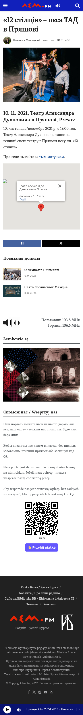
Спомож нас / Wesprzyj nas (30, 412)
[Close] (59, 186)
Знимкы (32, 604)
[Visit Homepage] (36, 5)
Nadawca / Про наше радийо (39, 593)
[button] (41, 208)
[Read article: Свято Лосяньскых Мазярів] (12, 291)
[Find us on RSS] (51, 692)
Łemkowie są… (17, 339)
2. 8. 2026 (30, 293)
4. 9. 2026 (30, 275)
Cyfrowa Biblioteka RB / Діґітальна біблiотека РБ (39, 598)
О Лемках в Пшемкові (41, 270)
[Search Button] (77, 5)
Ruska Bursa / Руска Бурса (39, 587)
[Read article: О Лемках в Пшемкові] (12, 274)
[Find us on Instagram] (39, 692)
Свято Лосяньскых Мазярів (46, 287)
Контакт (49, 604)
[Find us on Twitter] (34, 692)
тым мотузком (51, 157)
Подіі (22, 199)
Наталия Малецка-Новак (30, 40)
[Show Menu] (5, 5)
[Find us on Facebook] (29, 692)
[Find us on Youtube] (45, 692)
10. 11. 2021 (64, 40)
